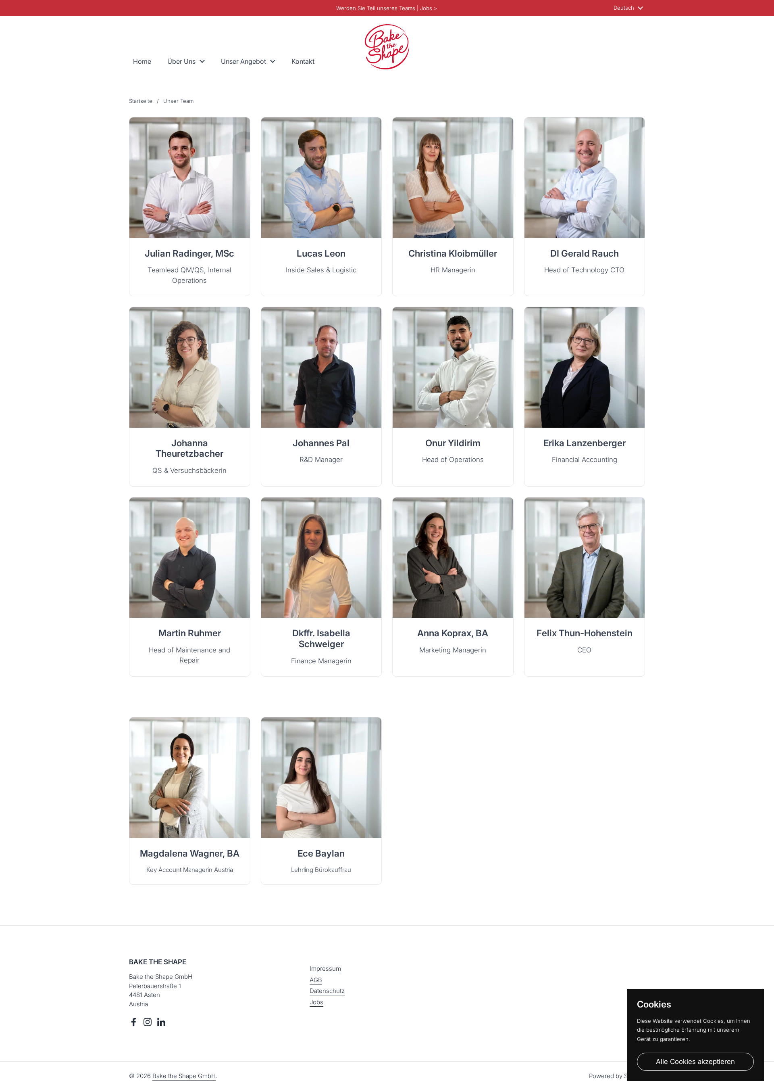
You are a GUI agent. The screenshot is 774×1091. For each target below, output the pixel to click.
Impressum (325, 968)
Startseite (140, 101)
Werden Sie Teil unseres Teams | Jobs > (386, 8)
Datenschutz (327, 991)
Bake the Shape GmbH (184, 1076)
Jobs (316, 1002)
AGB (316, 980)
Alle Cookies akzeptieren (695, 1062)
